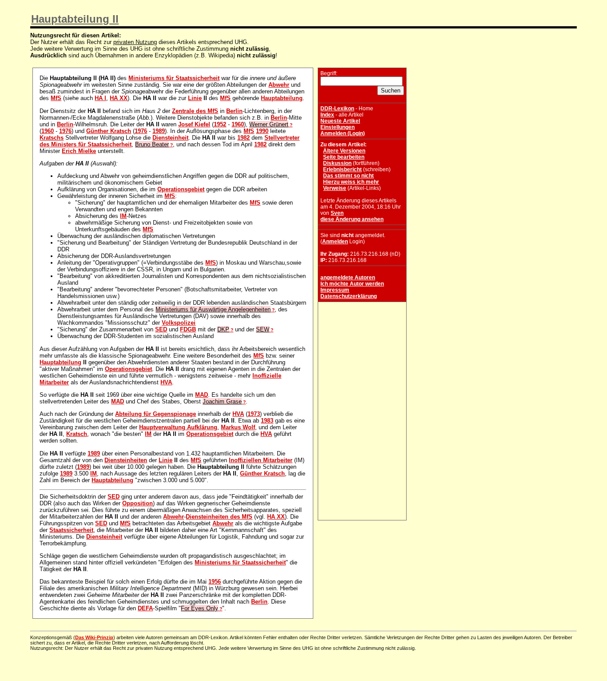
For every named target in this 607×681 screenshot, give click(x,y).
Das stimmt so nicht (348, 176)
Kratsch (76, 434)
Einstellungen (337, 127)
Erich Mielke (79, 151)
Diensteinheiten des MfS (219, 516)
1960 (238, 124)
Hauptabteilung (282, 98)
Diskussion (337, 163)
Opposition (137, 503)
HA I (100, 98)
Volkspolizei (179, 322)
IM (123, 216)
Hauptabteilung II (75, 19)
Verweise (334, 188)
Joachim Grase (222, 401)
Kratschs (52, 137)
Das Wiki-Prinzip (94, 637)
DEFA (145, 608)
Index (327, 115)
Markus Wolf (238, 427)
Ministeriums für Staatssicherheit (174, 78)
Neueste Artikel (340, 121)
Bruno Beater (152, 144)
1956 (214, 581)
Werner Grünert (268, 124)
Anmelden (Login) (342, 133)
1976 (65, 131)
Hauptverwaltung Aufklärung (178, 427)
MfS (56, 98)
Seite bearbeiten (343, 157)
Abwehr (278, 84)
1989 (158, 131)
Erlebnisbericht (342, 169)
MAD (201, 394)
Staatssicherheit (71, 530)
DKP (223, 329)
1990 (262, 131)
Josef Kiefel (194, 124)
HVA (166, 382)
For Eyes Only (199, 608)
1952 (220, 124)
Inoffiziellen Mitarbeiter (260, 460)
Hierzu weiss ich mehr (351, 182)
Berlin (234, 111)
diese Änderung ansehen (351, 219)
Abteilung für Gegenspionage (155, 414)
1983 (267, 420)
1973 (254, 414)
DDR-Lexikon (337, 108)
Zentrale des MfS (195, 111)
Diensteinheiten (125, 460)
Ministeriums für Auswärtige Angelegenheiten (213, 309)
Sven (337, 213)
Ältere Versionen (344, 151)
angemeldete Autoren (347, 277)
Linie (195, 98)
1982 (243, 137)
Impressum (334, 290)
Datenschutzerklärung (348, 296)
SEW (262, 329)
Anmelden (335, 241)
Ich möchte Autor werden (352, 284)
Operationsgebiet (180, 189)
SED (161, 329)
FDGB (188, 329)
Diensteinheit (170, 137)
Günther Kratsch (108, 131)
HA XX (119, 98)
